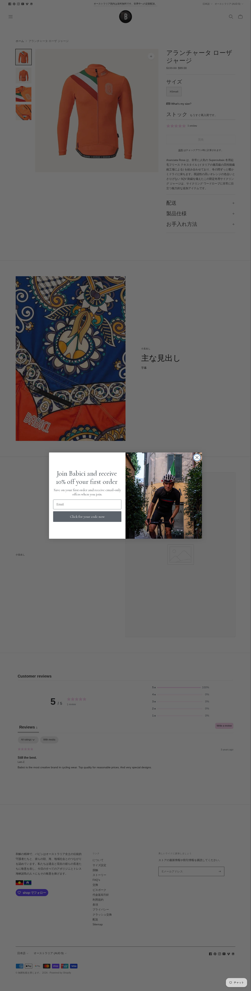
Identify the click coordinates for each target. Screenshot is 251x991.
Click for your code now (87, 516)
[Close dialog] (197, 457)
